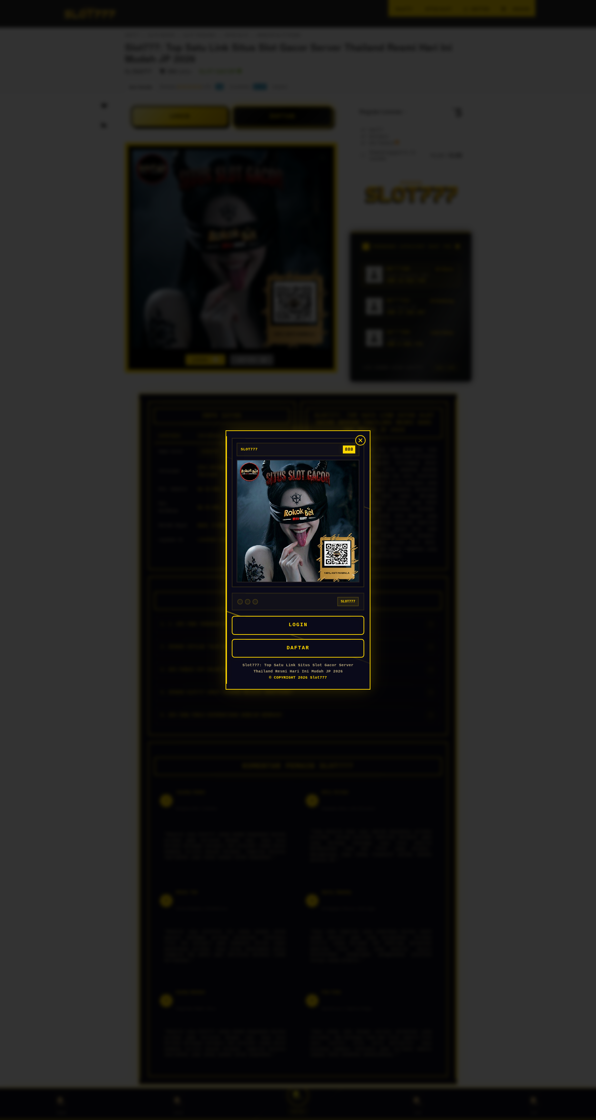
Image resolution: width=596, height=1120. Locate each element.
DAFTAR (298, 648)
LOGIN (298, 625)
